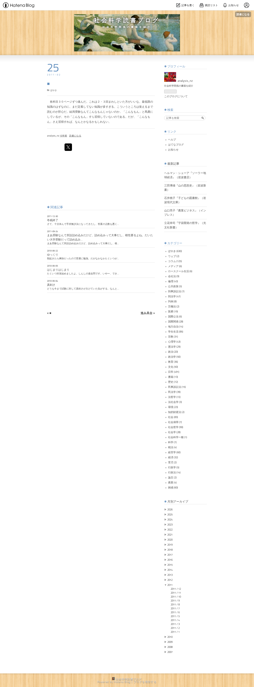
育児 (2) (172, 462)
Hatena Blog (122, 682)
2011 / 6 (175, 612)
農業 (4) (172, 482)
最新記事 (173, 163)
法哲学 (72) (174, 397)
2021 (170, 535)
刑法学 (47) (174, 296)
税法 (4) (172, 447)
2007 (170, 652)
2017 (170, 555)
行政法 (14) (174, 472)
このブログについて (176, 96)
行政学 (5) (173, 467)
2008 (170, 647)
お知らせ (173, 149)
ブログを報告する (145, 682)
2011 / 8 (175, 604)
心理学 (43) (174, 342)
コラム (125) (175, 261)
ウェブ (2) (173, 256)
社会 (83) (173, 417)
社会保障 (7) (175, 422)
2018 (170, 550)
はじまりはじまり (58, 269)
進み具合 (148, 313)
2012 (170, 580)
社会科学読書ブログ (127, 20)
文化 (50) (173, 367)
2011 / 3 (175, 624)
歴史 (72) (173, 382)
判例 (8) (172, 301)
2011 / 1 (175, 632)
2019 (170, 545)
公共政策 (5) (175, 286)
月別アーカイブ (177, 501)
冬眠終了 (52, 220)
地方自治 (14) (175, 326)
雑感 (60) (173, 487)
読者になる (243, 14)
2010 (170, 637)
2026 (170, 509)
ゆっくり (52, 254)
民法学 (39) (174, 392)
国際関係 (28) (175, 321)
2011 (170, 585)
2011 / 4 (175, 620)
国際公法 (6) (175, 316)
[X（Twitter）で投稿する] (68, 147)
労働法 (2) (173, 306)
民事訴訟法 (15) (177, 387)
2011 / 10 (176, 597)
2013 (170, 575)
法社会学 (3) (175, 402)
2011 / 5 (175, 616)
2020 (170, 540)
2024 (170, 519)
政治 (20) (173, 352)
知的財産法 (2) (176, 412)
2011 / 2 (175, 628)
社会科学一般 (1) (177, 437)
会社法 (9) (173, 276)
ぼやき (53, 90)
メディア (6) (175, 266)
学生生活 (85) (175, 331)
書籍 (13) (173, 377)
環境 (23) (173, 407)
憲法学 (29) (174, 347)
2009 (170, 642)
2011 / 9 (175, 600)
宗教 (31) (173, 336)
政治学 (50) (174, 357)
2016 (170, 560)
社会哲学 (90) (175, 427)
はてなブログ (176, 144)
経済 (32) (173, 457)
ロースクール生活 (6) (180, 271)
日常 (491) (173, 372)
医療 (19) (173, 311)
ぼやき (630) (175, 251)
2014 (170, 570)
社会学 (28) (174, 432)
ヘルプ (172, 139)
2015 (170, 565)
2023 (170, 524)
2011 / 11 (176, 593)
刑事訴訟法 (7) (176, 291)
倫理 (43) (173, 281)
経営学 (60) (174, 452)
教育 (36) (173, 362)
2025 (170, 514)
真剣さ (51, 285)
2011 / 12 (176, 589)
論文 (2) (172, 477)
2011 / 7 (175, 608)
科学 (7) (172, 442)
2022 (170, 529)
